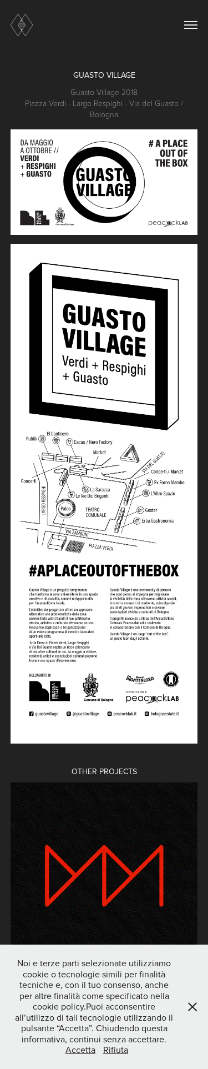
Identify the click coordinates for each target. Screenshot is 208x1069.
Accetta (80, 1049)
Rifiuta (115, 1049)
